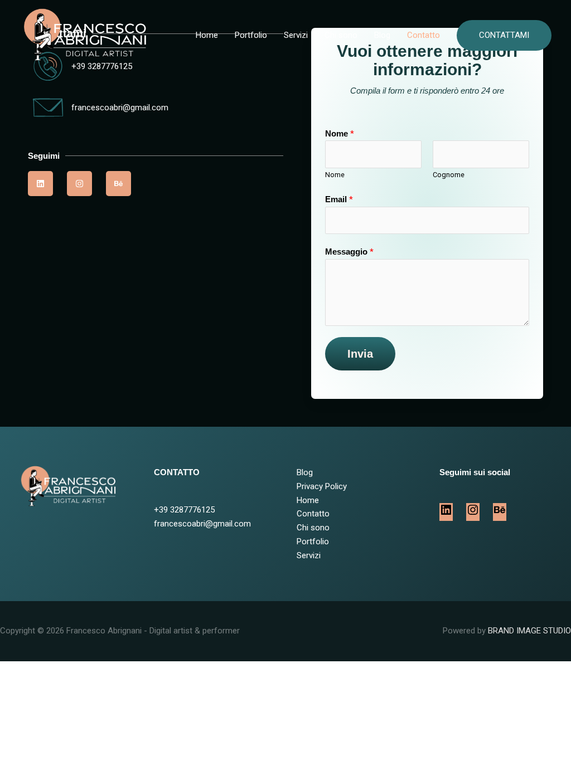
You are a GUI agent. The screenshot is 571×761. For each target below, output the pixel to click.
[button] (504, 35)
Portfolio (251, 35)
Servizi (296, 35)
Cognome (448, 174)
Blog (382, 35)
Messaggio (349, 252)
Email (339, 199)
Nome (339, 134)
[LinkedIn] (446, 514)
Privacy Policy (322, 486)
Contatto (423, 35)
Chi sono (341, 35)
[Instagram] (473, 514)
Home (207, 35)
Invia (360, 354)
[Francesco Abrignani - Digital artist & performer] (82, 35)
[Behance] (499, 514)
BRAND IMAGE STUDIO (529, 631)
